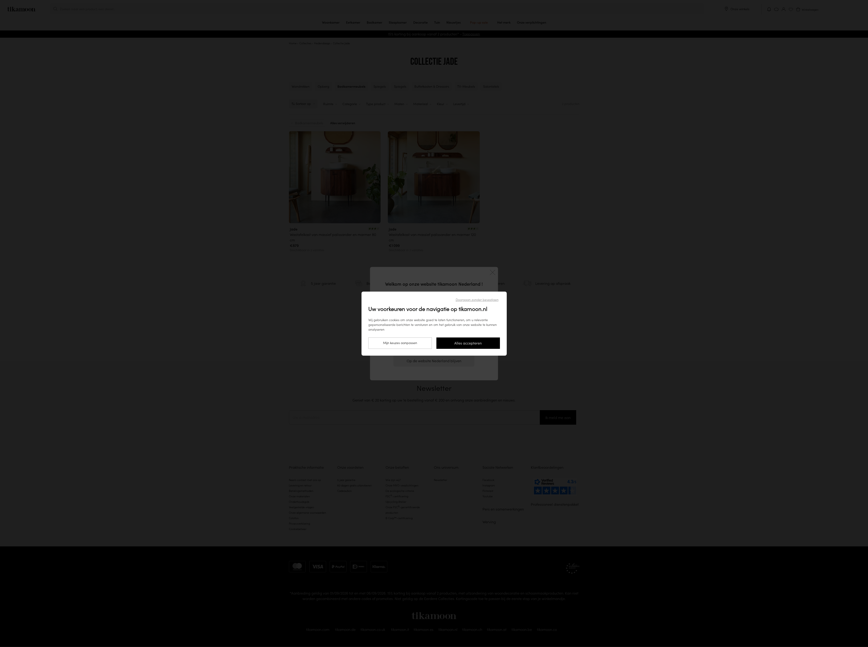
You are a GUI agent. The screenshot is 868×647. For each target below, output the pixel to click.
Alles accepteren (468, 343)
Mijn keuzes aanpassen (400, 343)
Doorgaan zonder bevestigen (477, 300)
